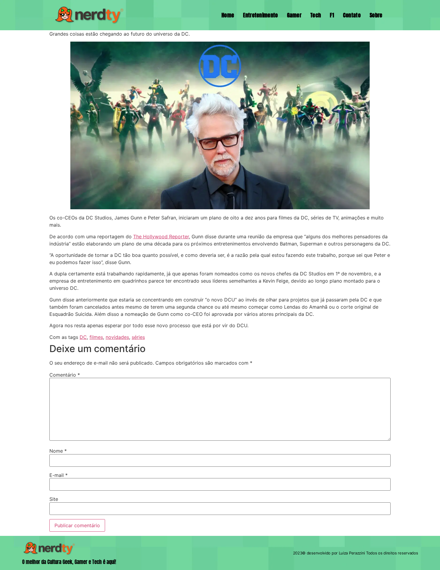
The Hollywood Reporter (161, 236)
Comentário (64, 374)
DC (83, 337)
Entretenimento (260, 15)
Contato (352, 15)
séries (138, 337)
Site (53, 499)
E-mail (58, 475)
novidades (117, 337)
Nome (58, 450)
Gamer (294, 15)
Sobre (376, 15)
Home (227, 15)
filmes (96, 337)
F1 (332, 15)
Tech (315, 15)
